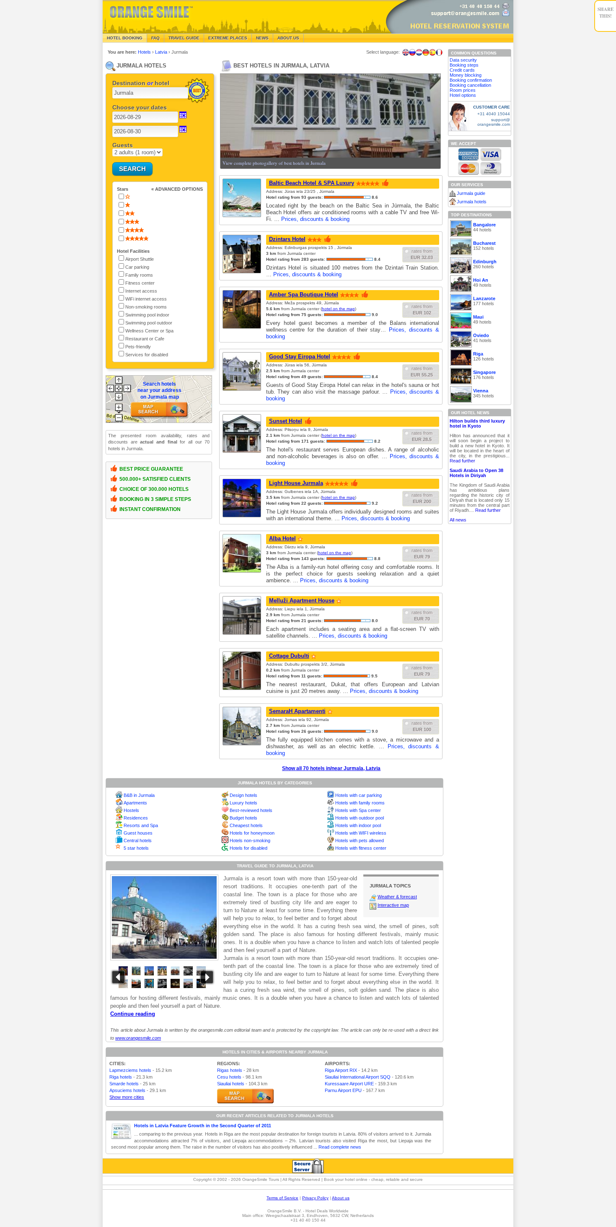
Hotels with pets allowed (359, 840)
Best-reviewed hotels (251, 810)
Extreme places (227, 38)
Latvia (161, 51)
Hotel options (463, 95)
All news (458, 519)
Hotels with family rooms (360, 802)
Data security (463, 59)
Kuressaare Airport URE (349, 1083)
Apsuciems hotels (127, 1090)
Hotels (145, 51)
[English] (405, 52)
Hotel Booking (124, 38)
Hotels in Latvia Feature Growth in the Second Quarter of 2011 (202, 1125)
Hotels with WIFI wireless (360, 832)
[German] (425, 52)
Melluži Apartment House (301, 600)
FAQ (155, 38)
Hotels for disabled (248, 848)
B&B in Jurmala (139, 795)
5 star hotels (136, 848)
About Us (288, 38)
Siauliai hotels (230, 1083)
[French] (439, 52)
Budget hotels (243, 817)
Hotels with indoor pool (358, 825)
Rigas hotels (229, 1070)
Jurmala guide (471, 193)
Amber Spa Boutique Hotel (303, 294)
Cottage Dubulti (289, 656)
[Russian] (412, 52)
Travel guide (183, 38)
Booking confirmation (471, 80)
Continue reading (132, 1014)
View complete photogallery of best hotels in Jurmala (274, 163)
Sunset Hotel (285, 421)
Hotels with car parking (358, 795)
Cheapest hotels (246, 825)
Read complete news (339, 1146)
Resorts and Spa (141, 825)
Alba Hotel (282, 538)
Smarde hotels (124, 1083)
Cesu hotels (229, 1076)
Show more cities (126, 1097)
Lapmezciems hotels (130, 1070)
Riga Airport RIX (341, 1070)
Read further (462, 460)
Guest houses (138, 832)
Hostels (131, 810)
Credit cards (462, 70)
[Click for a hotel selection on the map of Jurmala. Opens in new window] (245, 1096)
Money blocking (465, 75)
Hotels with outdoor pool (359, 817)
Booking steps (464, 64)
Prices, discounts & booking (315, 219)
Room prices (463, 90)
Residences (136, 817)
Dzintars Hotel (287, 239)
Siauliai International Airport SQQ (358, 1076)
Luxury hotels (243, 802)
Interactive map (393, 905)
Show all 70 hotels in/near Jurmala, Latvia (331, 768)
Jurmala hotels (472, 201)
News (262, 38)
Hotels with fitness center (360, 848)
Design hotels (243, 795)
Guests (122, 145)
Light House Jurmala (296, 483)
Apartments (135, 802)
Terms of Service (282, 1198)
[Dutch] (419, 52)
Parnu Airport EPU (343, 1090)
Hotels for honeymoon (252, 832)
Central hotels (138, 840)
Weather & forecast (397, 896)
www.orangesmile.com (138, 1037)
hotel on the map (338, 308)
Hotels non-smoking (250, 840)
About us (340, 1198)
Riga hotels (120, 1076)
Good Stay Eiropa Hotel (299, 356)
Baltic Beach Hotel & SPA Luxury (311, 183)
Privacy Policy (315, 1198)
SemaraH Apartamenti (297, 711)
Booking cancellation (470, 85)
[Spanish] (432, 52)
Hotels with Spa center (358, 810)
